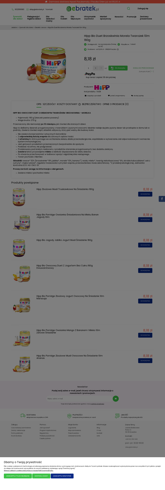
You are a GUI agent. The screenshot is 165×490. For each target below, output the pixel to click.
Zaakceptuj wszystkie (62, 476)
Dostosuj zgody (41, 476)
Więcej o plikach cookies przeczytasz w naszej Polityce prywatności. (28, 470)
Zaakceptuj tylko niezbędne (17, 476)
